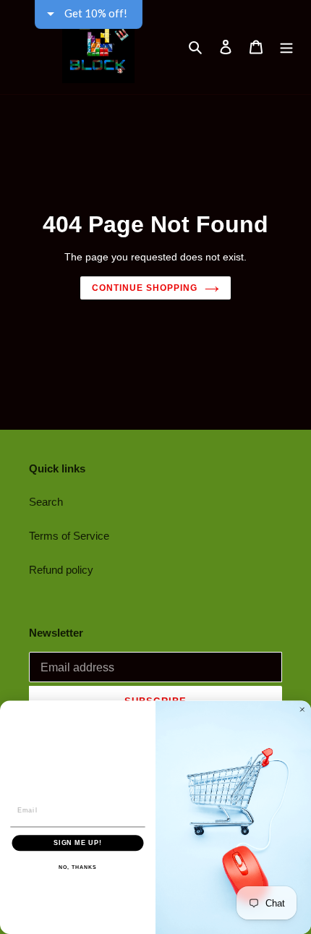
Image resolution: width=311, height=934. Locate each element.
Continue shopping (144, 288)
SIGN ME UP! (78, 842)
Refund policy (61, 570)
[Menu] (286, 47)
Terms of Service (69, 536)
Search (46, 502)
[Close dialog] (302, 709)
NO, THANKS (77, 867)
